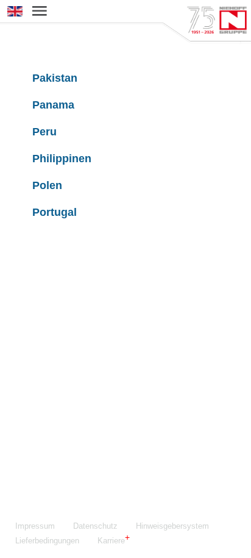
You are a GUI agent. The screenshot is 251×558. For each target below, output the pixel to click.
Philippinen (61, 158)
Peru (44, 132)
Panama (53, 105)
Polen (47, 185)
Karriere (111, 540)
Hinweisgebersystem (172, 526)
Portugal (54, 212)
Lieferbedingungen (47, 540)
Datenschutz (95, 526)
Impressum (35, 526)
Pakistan (54, 78)
